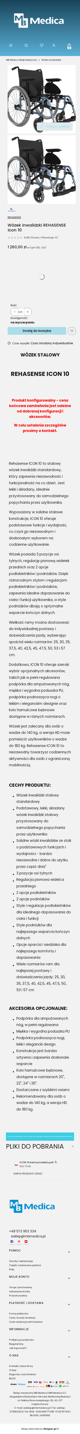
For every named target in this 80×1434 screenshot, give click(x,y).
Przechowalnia (18, 1295)
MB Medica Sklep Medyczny (21, 59)
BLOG (12, 1378)
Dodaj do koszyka (37, 331)
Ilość (14, 305)
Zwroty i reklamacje (21, 1261)
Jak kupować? (18, 1348)
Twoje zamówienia (20, 1287)
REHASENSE (14, 217)
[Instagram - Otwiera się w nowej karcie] (19, 1241)
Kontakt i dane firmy (21, 1366)
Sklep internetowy (38, 1429)
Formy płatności (18, 1313)
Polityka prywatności (21, 1340)
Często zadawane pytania (25, 1265)
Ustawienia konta (19, 1291)
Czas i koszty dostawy (22, 1317)
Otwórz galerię (57, 126)
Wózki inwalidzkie (51, 59)
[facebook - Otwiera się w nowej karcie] (12, 1241)
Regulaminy (16, 1344)
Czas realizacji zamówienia (25, 1322)
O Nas (12, 1370)
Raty (11, 1269)
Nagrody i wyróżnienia (22, 1374)
